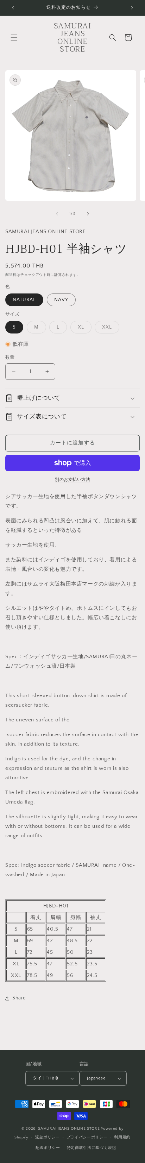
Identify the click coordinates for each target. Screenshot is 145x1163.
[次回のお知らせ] (132, 7)
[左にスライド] (57, 214)
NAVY (61, 300)
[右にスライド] (88, 214)
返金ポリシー (47, 1137)
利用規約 (122, 1137)
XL (83, 328)
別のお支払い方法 (72, 479)
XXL (109, 328)
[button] (14, 37)
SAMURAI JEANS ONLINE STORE (69, 1128)
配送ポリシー (48, 1148)
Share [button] (19, 998)
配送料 (11, 275)
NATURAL (24, 300)
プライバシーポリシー (87, 1137)
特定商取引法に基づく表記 (91, 1148)
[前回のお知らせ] (13, 7)
